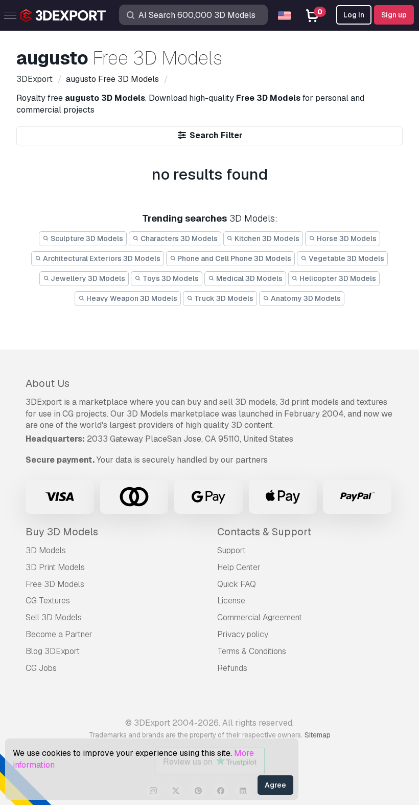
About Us (47, 383)
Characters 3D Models (178, 238)
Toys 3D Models (170, 278)
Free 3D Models (55, 584)
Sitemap (318, 734)
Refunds (232, 668)
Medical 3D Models (249, 278)
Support (231, 550)
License (231, 600)
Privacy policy (242, 634)
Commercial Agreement (259, 617)
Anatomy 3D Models (305, 298)
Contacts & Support (264, 531)
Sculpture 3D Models (86, 238)
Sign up (394, 14)
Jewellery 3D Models (87, 278)
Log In (353, 14)
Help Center (239, 567)
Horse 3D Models (346, 238)
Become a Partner (59, 634)
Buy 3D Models (62, 531)
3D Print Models (55, 567)
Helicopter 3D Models (337, 278)
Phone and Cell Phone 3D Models (233, 258)
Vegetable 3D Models (345, 258)
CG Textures (48, 600)
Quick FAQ (236, 584)
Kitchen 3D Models (266, 238)
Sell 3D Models (54, 617)
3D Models (46, 550)
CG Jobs (41, 668)
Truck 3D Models (223, 298)
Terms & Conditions (251, 651)
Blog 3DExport (53, 651)
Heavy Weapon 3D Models (131, 298)
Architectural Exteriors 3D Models (100, 258)
